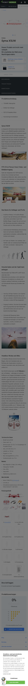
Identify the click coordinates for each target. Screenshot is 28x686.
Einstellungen (14, 678)
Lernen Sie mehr (7, 673)
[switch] (3, 684)
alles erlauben (14, 682)
